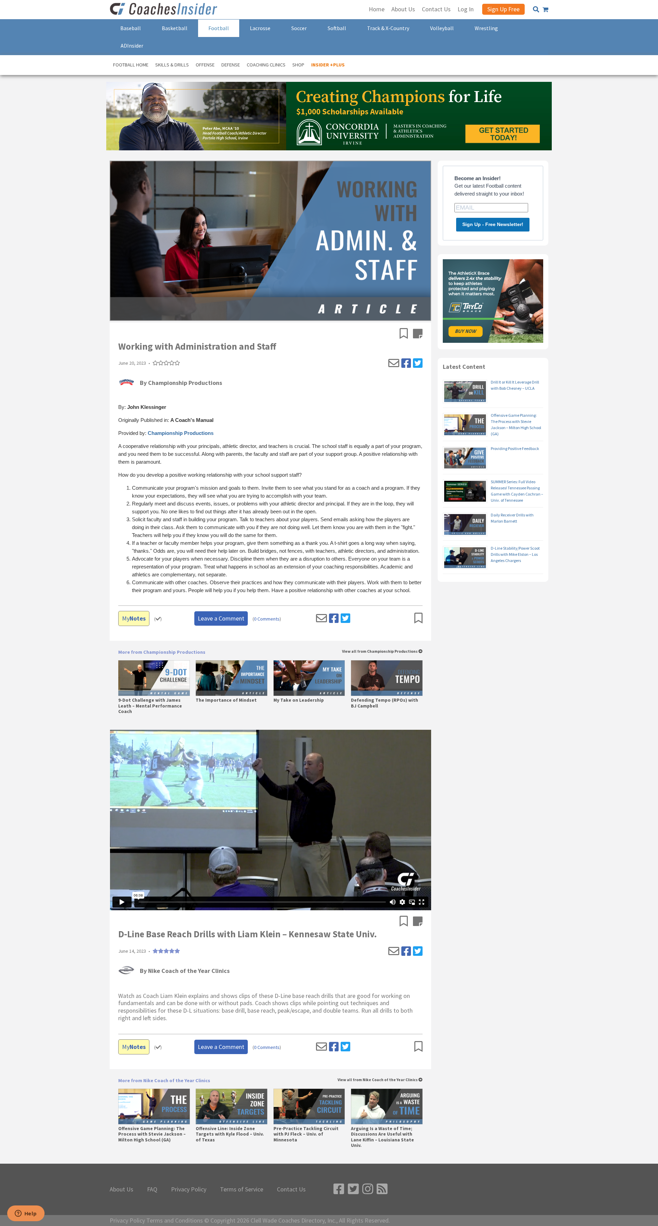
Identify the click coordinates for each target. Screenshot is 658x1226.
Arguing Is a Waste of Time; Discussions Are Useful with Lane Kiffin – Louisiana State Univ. (382, 1137)
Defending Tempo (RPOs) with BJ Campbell (384, 703)
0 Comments (267, 619)
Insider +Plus (328, 65)
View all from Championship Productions (380, 651)
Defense (230, 65)
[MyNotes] (418, 334)
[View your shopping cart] (545, 9)
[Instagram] (367, 1189)
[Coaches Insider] (164, 9)
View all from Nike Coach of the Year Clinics (378, 1080)
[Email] (393, 363)
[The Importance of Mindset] (231, 678)
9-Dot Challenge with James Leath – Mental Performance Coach (150, 706)
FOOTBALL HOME (130, 65)
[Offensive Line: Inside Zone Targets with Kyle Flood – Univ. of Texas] (231, 1106)
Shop (298, 65)
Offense (205, 65)
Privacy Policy (188, 1189)
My (134, 618)
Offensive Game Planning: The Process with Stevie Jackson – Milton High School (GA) (152, 1134)
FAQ (152, 1189)
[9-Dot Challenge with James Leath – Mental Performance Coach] (154, 678)
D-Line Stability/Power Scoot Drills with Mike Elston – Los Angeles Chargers (515, 554)
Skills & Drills (172, 65)
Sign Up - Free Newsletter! (492, 224)
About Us (121, 1189)
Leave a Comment (221, 618)
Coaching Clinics (266, 65)
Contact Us (291, 1189)
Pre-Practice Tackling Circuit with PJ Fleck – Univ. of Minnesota (306, 1134)
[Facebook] (406, 363)
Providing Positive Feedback (515, 448)
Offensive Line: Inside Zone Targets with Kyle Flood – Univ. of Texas (230, 1134)
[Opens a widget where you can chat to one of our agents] (26, 1214)
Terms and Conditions (174, 1220)
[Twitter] (418, 363)
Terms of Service (241, 1189)
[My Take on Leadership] (309, 678)
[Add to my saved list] (406, 334)
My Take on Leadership (298, 700)
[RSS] (382, 1189)
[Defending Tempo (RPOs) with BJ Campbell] (387, 678)
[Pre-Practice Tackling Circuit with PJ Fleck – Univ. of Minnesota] (309, 1106)
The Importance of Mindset (226, 700)
